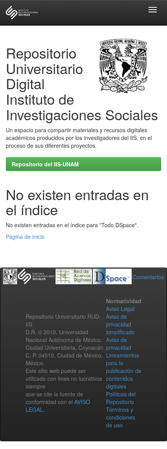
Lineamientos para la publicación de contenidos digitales (123, 370)
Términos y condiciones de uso (120, 417)
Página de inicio (25, 236)
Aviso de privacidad (118, 343)
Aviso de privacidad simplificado (120, 324)
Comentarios (148, 277)
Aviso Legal (120, 309)
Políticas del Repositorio (121, 398)
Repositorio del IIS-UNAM (45, 164)
